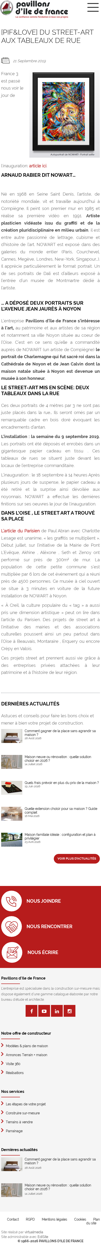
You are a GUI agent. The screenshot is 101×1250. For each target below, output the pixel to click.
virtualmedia (34, 1232)
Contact (13, 1219)
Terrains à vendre (19, 1122)
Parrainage (14, 1131)
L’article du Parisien (20, 530)
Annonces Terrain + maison (26, 1055)
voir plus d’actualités (77, 858)
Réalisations (15, 1073)
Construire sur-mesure (23, 1113)
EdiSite (43, 1237)
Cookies (80, 1219)
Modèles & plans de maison (27, 1046)
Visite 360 (13, 1064)
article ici (38, 165)
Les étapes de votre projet (26, 1104)
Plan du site (93, 1221)
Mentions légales (54, 1219)
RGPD (30, 1219)
